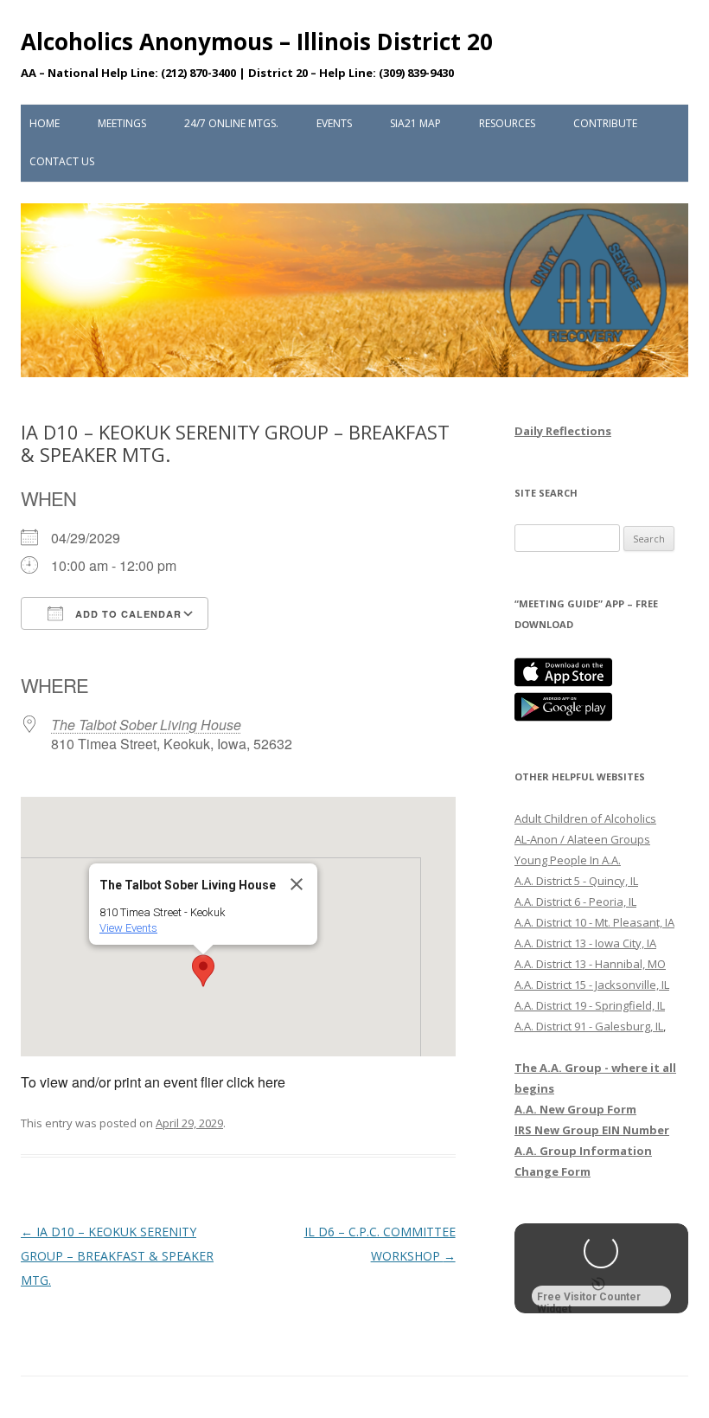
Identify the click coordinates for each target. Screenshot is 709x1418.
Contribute (605, 123)
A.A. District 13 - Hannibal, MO (590, 964)
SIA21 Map (415, 123)
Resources (507, 123)
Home (44, 123)
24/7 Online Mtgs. (231, 123)
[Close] (296, 884)
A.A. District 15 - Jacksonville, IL (591, 984)
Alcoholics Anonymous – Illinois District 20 (257, 41)
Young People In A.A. (567, 860)
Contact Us (61, 161)
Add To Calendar (127, 613)
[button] (203, 970)
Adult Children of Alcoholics (585, 818)
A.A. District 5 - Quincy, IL (576, 881)
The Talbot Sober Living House (146, 725)
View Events (128, 927)
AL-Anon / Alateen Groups (582, 839)
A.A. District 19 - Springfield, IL (589, 1005)
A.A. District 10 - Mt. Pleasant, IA (594, 922)
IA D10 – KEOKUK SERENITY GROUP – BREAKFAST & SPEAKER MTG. (117, 1255)
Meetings (122, 123)
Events (334, 123)
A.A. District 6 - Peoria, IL (575, 901)
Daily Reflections (562, 431)
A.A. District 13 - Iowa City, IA (585, 943)
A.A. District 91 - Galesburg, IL (588, 1026)
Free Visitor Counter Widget (589, 1298)
